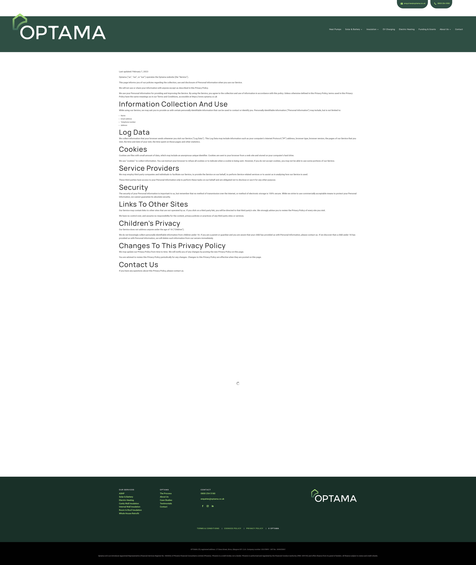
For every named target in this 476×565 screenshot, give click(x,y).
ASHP (121, 493)
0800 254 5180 (443, 3)
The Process (166, 493)
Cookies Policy (232, 528)
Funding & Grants (427, 30)
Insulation (371, 30)
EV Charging (389, 30)
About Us (444, 30)
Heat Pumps (335, 30)
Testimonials (166, 503)
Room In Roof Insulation (130, 510)
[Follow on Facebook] (203, 506)
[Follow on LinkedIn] (213, 506)
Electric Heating (407, 30)
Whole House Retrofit (129, 513)
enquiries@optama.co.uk (414, 3)
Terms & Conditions (208, 528)
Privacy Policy (254, 528)
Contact (459, 30)
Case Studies (166, 500)
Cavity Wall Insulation (129, 503)
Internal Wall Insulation (129, 506)
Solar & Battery (352, 30)
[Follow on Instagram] (208, 506)
